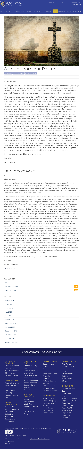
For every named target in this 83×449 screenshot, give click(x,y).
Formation (28, 11)
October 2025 (10, 338)
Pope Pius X (66, 413)
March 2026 (9, 319)
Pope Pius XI (67, 410)
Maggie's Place (11, 407)
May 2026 (8, 312)
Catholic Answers (49, 388)
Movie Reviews (29, 390)
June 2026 (9, 308)
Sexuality (27, 387)
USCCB (46, 378)
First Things (66, 364)
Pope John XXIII (68, 405)
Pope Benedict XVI (69, 398)
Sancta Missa (48, 413)
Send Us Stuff (9, 441)
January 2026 (10, 327)
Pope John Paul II (69, 401)
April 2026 (8, 316)
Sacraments (19, 11)
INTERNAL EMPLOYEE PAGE (15, 435)
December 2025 (11, 331)
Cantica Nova (48, 410)
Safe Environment (12, 370)
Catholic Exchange (50, 391)
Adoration (62, 11)
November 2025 (11, 335)
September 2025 (11, 342)
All (6, 283)
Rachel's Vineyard (12, 409)
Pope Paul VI (67, 403)
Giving (55, 11)
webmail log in (10, 443)
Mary (26, 414)
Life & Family (29, 404)
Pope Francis (67, 396)
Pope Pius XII (67, 408)
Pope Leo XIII (67, 415)
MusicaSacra (48, 408)
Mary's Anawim (68, 366)
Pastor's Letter (10, 290)
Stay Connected (72, 11)
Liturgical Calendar (31, 411)
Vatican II (65, 418)
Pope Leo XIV (67, 393)
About (10, 11)
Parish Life (38, 11)
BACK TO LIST (11, 268)
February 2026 (10, 323)
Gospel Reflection (11, 286)
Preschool (47, 11)
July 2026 (8, 304)
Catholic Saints (29, 385)
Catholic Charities (11, 375)
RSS (75, 286)
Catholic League (49, 386)
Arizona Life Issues (12, 383)
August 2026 (9, 301)
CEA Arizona (10, 373)
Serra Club (9, 416)
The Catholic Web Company (40, 439)
